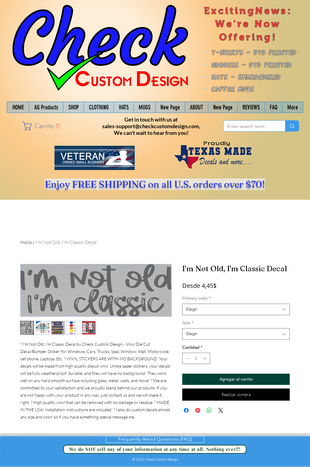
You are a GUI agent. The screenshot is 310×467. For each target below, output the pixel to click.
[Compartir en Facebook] (186, 410)
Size (187, 322)
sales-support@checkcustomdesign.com (150, 126)
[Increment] (205, 358)
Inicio (26, 242)
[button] (39, 126)
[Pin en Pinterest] (197, 410)
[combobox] (236, 309)
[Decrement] (187, 358)
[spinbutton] (196, 358)
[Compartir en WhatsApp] (209, 410)
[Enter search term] (292, 126)
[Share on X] (220, 410)
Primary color (196, 298)
